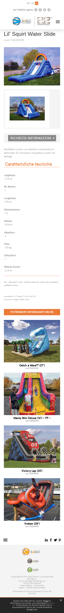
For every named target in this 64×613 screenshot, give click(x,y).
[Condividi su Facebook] (51, 539)
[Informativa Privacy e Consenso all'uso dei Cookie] (32, 592)
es (33, 3)
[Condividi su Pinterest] (60, 539)
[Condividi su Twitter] (55, 539)
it (36, 3)
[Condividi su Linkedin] (46, 539)
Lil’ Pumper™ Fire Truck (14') (25, 296)
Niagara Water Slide (21, 299)
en (28, 3)
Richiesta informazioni (32, 138)
